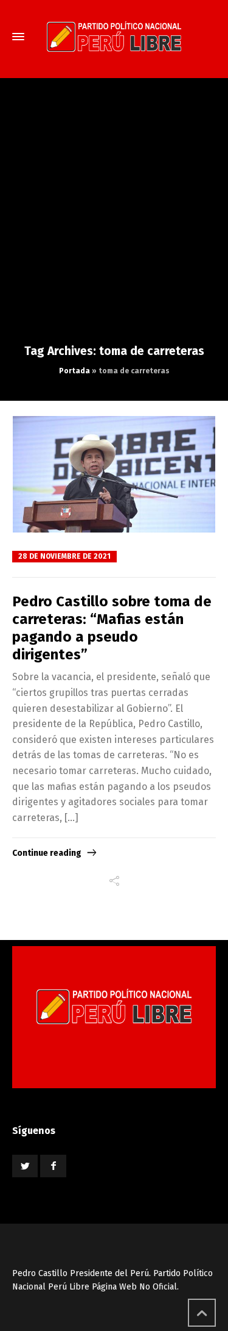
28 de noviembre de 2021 (64, 556)
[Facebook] (53, 1166)
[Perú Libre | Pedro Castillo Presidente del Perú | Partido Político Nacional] (114, 36)
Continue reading (46, 853)
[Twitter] (25, 1166)
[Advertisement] (114, 223)
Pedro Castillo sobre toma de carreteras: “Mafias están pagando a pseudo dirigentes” (112, 627)
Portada (74, 371)
